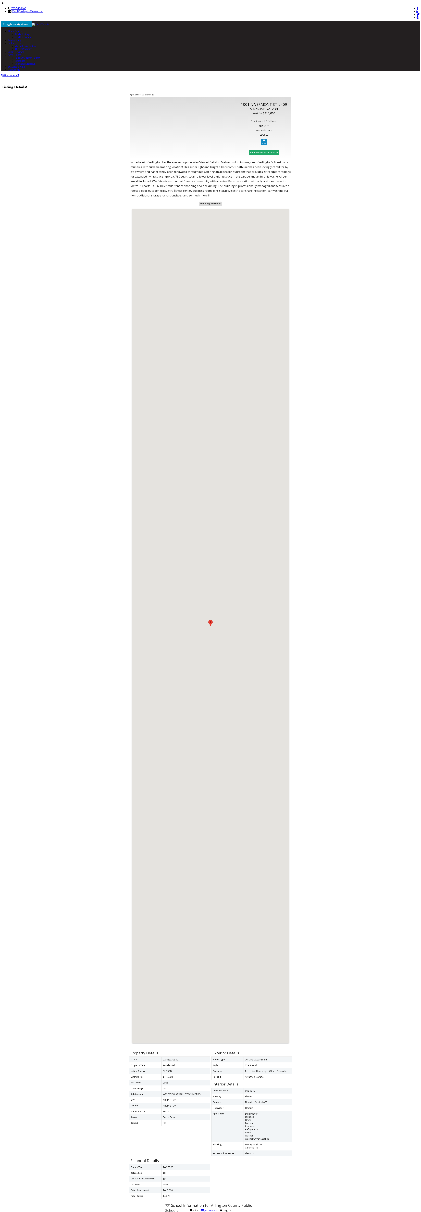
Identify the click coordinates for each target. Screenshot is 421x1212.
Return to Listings (143, 94)
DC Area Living (16, 66)
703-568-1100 (18, 8)
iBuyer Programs (23, 49)
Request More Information (264, 152)
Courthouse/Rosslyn (25, 63)
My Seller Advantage (25, 46)
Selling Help (14, 43)
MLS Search (24, 37)
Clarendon (19, 60)
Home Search (15, 31)
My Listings (23, 34)
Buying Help (14, 40)
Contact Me (14, 69)
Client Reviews (16, 52)
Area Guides (14, 54)
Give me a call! (10, 75)
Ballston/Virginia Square (27, 57)
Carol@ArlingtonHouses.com (27, 11)
